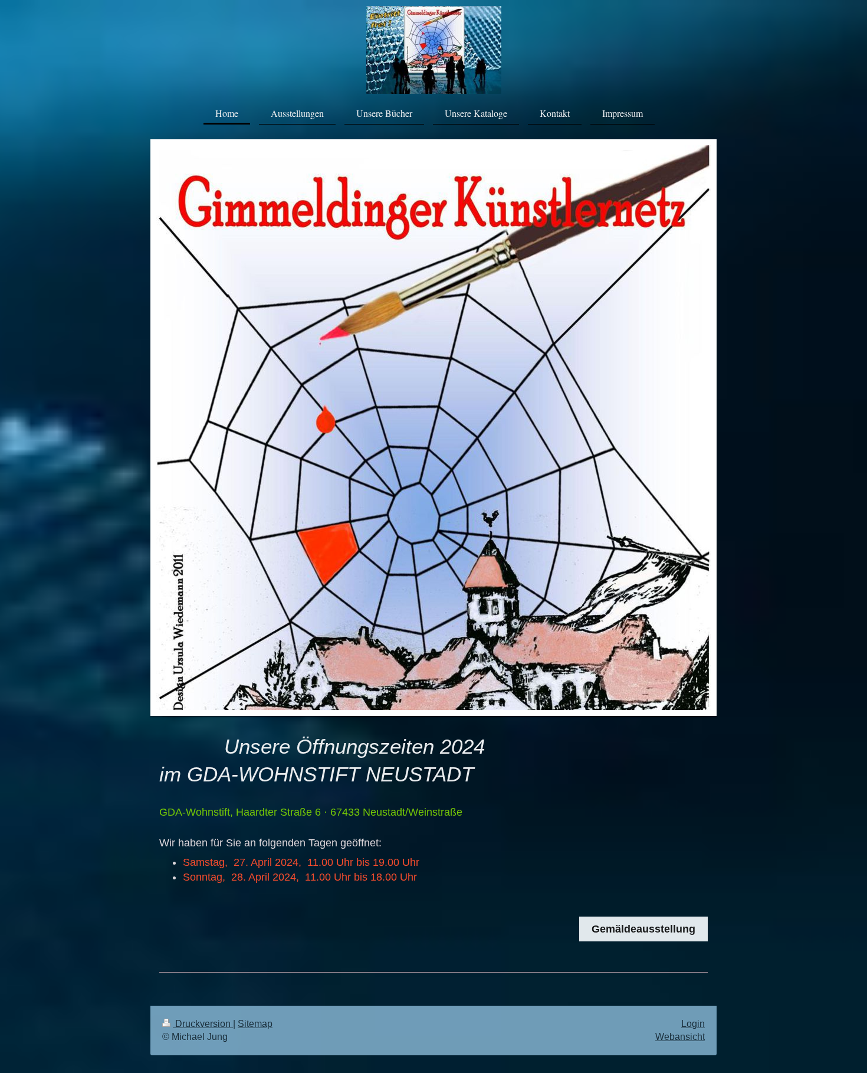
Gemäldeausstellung (643, 929)
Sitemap (255, 1024)
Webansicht (680, 1037)
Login (693, 1024)
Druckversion (203, 1024)
